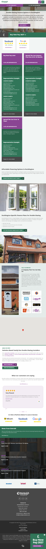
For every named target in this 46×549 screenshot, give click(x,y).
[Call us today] (39, 2)
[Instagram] (23, 498)
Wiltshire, (7, 354)
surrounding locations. (9, 356)
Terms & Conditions (23, 527)
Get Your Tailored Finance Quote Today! (13, 230)
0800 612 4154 (27, 513)
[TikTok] (26, 498)
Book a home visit (8, 364)
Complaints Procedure (23, 530)
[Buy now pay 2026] (38, 541)
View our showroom (9, 368)
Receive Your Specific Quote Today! (11, 178)
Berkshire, (26, 354)
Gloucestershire (32, 354)
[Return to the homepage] (5, 2)
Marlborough (21, 354)
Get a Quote (23, 25)
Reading (10, 354)
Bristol (16, 354)
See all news (4, 435)
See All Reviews (23, 384)
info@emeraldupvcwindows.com (23, 515)
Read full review (9, 400)
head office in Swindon (9, 353)
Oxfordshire (38, 354)
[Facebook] (19, 498)
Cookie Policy (23, 529)
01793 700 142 (19, 513)
